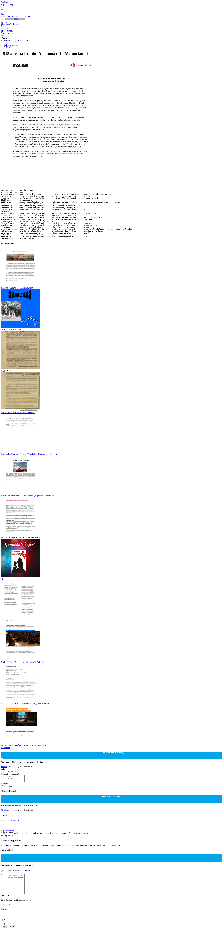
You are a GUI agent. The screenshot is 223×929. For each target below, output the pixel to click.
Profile (3, 35)
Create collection (8, 791)
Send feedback (7, 850)
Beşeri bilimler (12, 45)
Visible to (5, 783)
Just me (7, 788)
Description (10, 774)
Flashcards (5, 24)
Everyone (8, 786)
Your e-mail (6, 895)
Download (5, 748)
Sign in (4, 766)
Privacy (4, 835)
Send (12, 927)
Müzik (8, 47)
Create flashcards (23, 16)
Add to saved (23, 40)
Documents (5, 820)
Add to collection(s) (9, 40)
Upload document (8, 16)
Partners (10, 831)
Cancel (4, 927)
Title (3, 769)
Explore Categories (9, 4)
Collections (14, 24)
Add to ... (5, 38)
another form (23, 870)
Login (3, 14)
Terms (10, 835)
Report (4, 831)
